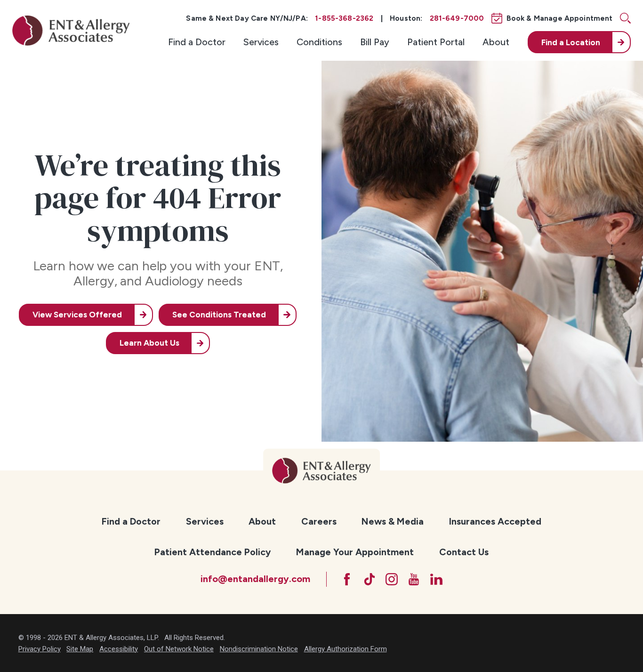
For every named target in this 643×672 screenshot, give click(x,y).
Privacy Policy (39, 649)
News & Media (393, 521)
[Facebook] (347, 579)
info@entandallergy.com (255, 578)
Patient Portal (436, 42)
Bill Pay (374, 42)
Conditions (319, 42)
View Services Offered (77, 314)
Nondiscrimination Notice (259, 649)
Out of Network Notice (179, 649)
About (495, 42)
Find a (570, 42)
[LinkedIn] (436, 579)
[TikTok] (369, 579)
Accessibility (118, 649)
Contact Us (464, 552)
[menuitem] (196, 42)
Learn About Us (149, 343)
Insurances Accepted (495, 521)
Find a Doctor (196, 42)
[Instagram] (392, 579)
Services (261, 42)
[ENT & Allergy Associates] (71, 30)
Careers (319, 521)
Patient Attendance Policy (212, 552)
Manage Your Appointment (355, 552)
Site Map (79, 649)
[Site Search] (625, 18)
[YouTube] (414, 579)
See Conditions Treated (219, 314)
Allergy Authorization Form (345, 649)
